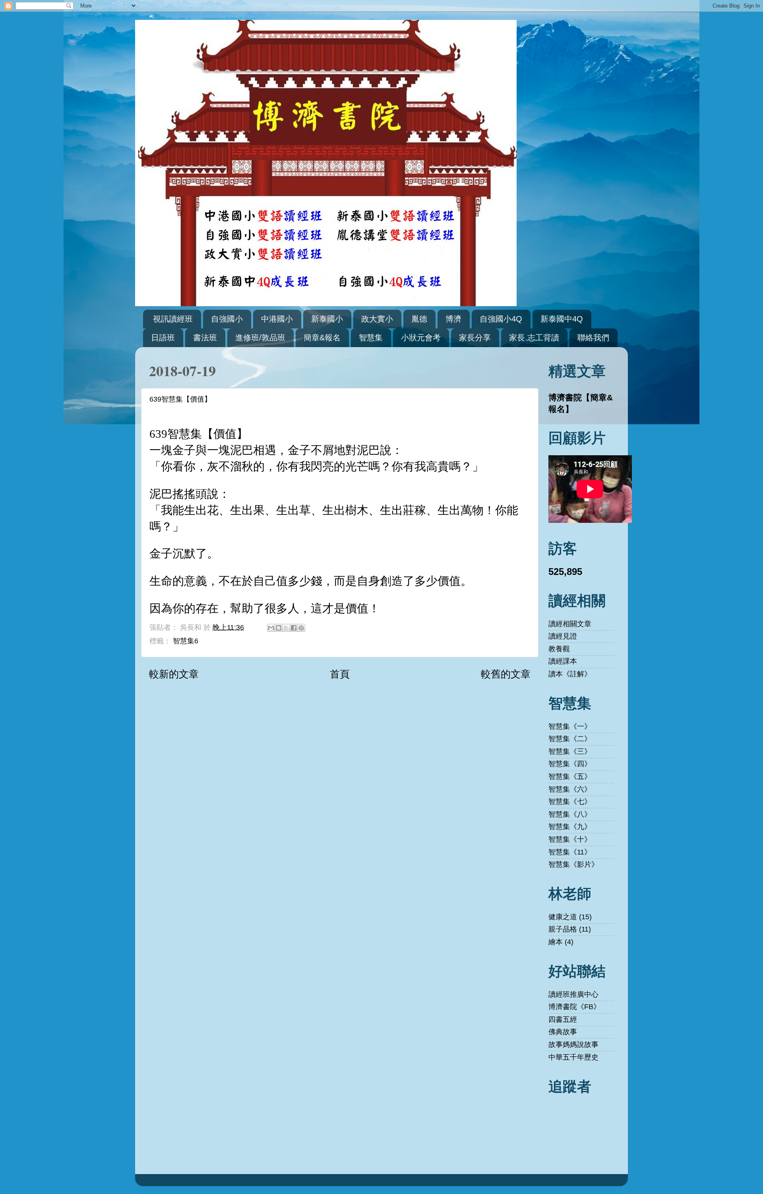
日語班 (163, 337)
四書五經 (562, 1019)
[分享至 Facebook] (294, 628)
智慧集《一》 (569, 726)
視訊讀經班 (173, 319)
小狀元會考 (421, 337)
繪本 (555, 942)
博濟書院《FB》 (574, 1007)
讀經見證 (562, 636)
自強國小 (227, 319)
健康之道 (562, 917)
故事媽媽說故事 (573, 1044)
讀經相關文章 (569, 624)
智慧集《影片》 (573, 864)
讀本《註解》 (569, 674)
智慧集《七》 (569, 802)
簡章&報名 (322, 337)
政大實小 (377, 319)
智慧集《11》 (569, 852)
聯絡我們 (593, 337)
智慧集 (371, 337)
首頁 (340, 674)
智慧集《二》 (569, 739)
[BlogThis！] (279, 628)
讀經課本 (562, 661)
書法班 (205, 337)
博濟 (453, 319)
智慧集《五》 (569, 776)
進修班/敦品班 (260, 337)
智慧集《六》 (569, 789)
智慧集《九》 (569, 827)
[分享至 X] (286, 628)
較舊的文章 (506, 674)
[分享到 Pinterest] (301, 628)
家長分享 (475, 337)
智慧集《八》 (569, 814)
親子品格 (562, 929)
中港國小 (277, 319)
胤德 (419, 319)
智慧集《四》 (569, 764)
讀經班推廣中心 (573, 994)
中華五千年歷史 (573, 1057)
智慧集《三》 (569, 751)
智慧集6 (185, 641)
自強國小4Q (501, 319)
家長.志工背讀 (534, 337)
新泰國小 (327, 319)
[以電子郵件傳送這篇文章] (271, 628)
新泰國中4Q (561, 319)
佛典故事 (562, 1032)
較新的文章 (174, 674)
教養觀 (559, 649)
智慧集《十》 (569, 839)
